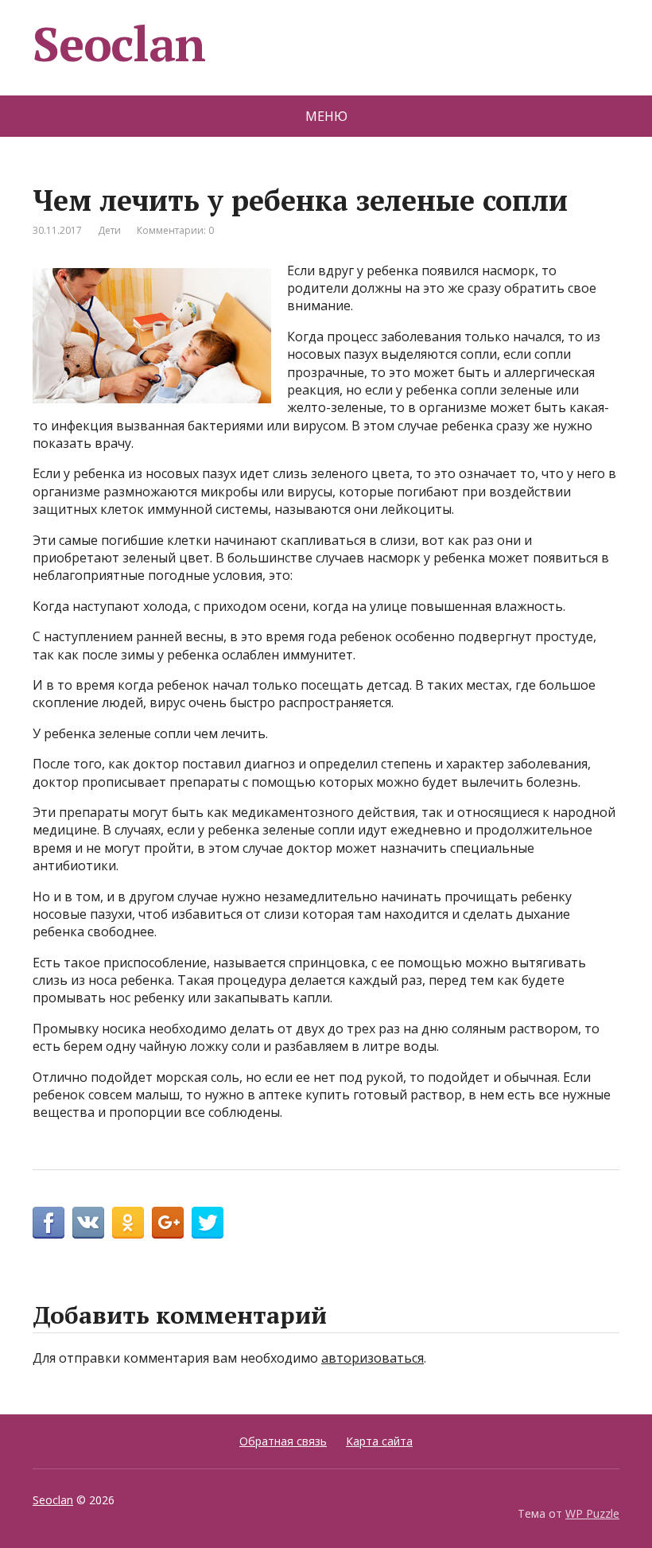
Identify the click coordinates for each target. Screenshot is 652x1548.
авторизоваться (372, 1358)
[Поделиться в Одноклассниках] (128, 1223)
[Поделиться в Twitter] (207, 1223)
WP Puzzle (592, 1513)
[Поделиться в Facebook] (48, 1223)
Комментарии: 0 (175, 230)
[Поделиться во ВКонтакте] (88, 1223)
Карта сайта (379, 1441)
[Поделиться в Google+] (168, 1223)
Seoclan (119, 44)
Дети (109, 230)
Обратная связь (283, 1441)
